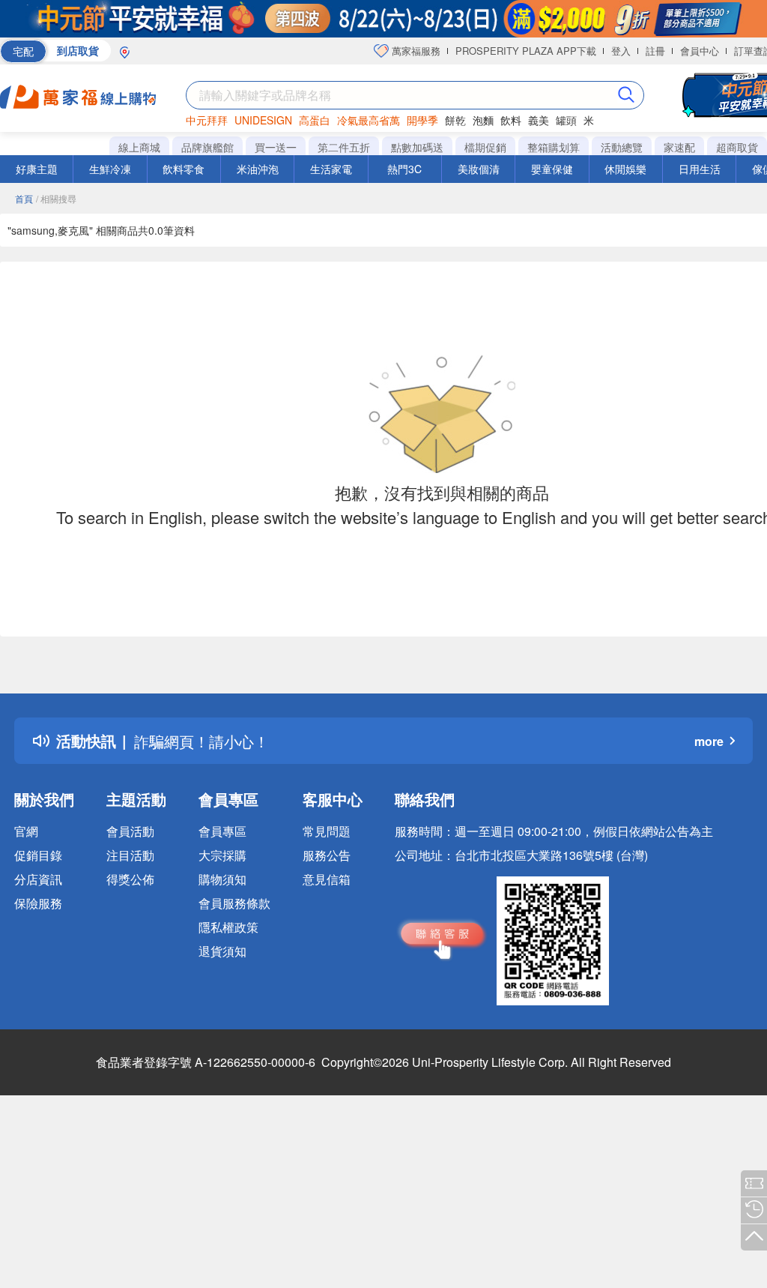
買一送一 (276, 146)
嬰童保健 (552, 168)
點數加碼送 (417, 146)
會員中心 (699, 50)
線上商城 (139, 146)
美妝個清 (479, 168)
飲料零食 (183, 168)
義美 (538, 119)
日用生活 (700, 168)
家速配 (679, 146)
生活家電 (331, 168)
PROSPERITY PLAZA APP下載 (525, 50)
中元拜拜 (207, 119)
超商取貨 (737, 146)
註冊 (655, 50)
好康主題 (37, 168)
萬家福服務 (414, 50)
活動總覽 (622, 146)
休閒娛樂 (625, 168)
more (709, 741)
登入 (621, 50)
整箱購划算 (553, 146)
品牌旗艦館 (207, 146)
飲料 (510, 119)
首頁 (24, 198)
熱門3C (404, 168)
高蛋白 (314, 119)
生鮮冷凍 (110, 168)
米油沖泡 (258, 168)
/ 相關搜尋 (56, 198)
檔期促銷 (485, 146)
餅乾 (455, 119)
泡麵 (483, 119)
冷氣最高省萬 (368, 119)
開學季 (422, 119)
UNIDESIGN (263, 119)
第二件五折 (344, 146)
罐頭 (566, 119)
